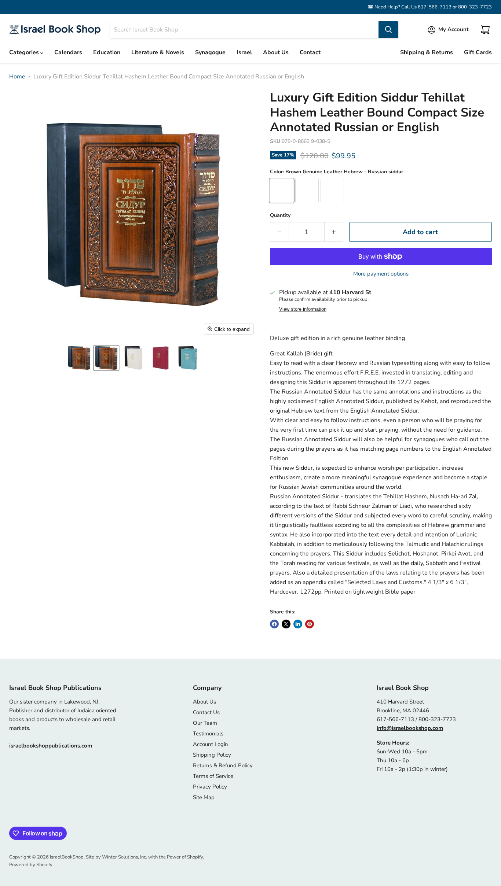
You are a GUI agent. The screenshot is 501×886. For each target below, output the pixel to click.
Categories (24, 52)
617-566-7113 (434, 7)
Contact (310, 52)
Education (106, 52)
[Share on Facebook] (274, 624)
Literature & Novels (157, 52)
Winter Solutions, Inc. (124, 857)
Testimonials (208, 733)
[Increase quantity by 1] (334, 232)
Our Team (205, 723)
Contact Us (206, 712)
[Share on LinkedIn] (297, 624)
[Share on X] (286, 624)
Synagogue (210, 52)
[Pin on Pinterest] (309, 624)
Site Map (204, 797)
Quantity (280, 215)
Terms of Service (213, 776)
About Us (276, 52)
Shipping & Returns (426, 52)
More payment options (381, 274)
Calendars (68, 52)
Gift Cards (478, 52)
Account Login (210, 744)
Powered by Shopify (30, 864)
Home (17, 76)
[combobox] (244, 29)
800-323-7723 (475, 7)
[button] (79, 358)
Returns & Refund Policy (223, 765)
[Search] (388, 29)
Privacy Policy (210, 786)
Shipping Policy (212, 754)
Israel (244, 52)
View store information (302, 309)
